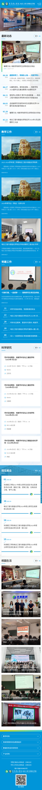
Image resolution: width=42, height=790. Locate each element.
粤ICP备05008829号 (21, 768)
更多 (36, 36)
